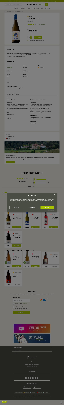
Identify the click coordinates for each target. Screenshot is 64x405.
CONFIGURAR (32, 207)
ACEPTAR (47, 207)
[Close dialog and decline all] (55, 195)
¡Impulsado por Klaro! (51, 210)
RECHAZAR (16, 207)
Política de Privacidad (21, 200)
